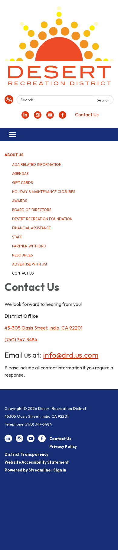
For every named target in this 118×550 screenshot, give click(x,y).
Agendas (20, 173)
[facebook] (62, 117)
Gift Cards (22, 182)
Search (103, 100)
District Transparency (26, 454)
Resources (22, 255)
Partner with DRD (29, 246)
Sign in (59, 470)
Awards (19, 200)
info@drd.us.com (70, 354)
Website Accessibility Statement (37, 462)
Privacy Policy (63, 446)
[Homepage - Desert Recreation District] (59, 48)
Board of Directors (31, 209)
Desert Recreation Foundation (42, 219)
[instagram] (37, 117)
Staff (17, 237)
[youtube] (50, 117)
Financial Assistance (31, 228)
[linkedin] (25, 117)
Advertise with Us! (29, 264)
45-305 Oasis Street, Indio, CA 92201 (43, 328)
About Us (14, 155)
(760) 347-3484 (21, 339)
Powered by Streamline (28, 470)
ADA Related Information (36, 164)
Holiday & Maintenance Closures (43, 191)
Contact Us (87, 114)
